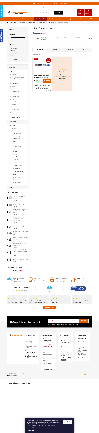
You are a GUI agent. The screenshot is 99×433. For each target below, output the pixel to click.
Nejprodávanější (70, 49)
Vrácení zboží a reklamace (64, 360)
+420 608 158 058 (31, 350)
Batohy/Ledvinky (15, 109)
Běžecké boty (18, 168)
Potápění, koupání (16, 91)
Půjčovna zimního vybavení (65, 355)
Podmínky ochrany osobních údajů (65, 351)
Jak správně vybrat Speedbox (82, 339)
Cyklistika (14, 74)
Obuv (13, 99)
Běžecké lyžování (17, 146)
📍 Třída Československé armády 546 (47, 340)
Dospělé (16, 159)
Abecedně (84, 49)
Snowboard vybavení (18, 136)
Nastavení (31, 430)
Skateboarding (15, 81)
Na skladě (14, 48)
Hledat (59, 13)
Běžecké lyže (17, 149)
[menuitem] (13, 19)
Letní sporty (13, 71)
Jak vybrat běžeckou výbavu (82, 351)
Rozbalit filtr (17, 59)
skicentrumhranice (31, 360)
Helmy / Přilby (15, 94)
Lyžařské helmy (16, 138)
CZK (88, 7)
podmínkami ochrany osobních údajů (69, 324)
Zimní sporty (13, 121)
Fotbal (13, 88)
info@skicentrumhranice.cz (32, 346)
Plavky (13, 112)
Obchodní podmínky (65, 349)
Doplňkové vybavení (17, 177)
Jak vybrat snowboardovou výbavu (82, 354)
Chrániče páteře (16, 182)
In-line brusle (15, 83)
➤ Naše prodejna (47, 369)
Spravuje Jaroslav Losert (12, 375)
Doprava (63, 344)
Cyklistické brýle (15, 96)
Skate (16, 151)
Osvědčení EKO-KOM (66, 357)
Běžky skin (17, 154)
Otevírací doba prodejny (13, 7)
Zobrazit (47, 81)
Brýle (14, 141)
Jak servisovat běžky (82, 345)
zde (33, 427)
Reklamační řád (64, 346)
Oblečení (14, 101)
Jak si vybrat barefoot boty (83, 342)
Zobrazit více (49, 307)
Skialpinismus (16, 179)
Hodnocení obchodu (21, 287)
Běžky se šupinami (19, 165)
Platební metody (65, 342)
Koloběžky (14, 86)
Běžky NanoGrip (18, 156)
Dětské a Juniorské (19, 162)
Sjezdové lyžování (17, 133)
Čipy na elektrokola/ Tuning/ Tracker (18, 77)
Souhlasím (67, 422)
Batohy (14, 174)
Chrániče (14, 104)
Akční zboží (13, 125)
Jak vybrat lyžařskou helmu (82, 348)
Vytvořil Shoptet (88, 374)
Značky (12, 187)
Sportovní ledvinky (19, 171)
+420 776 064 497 (31, 352)
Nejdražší (55, 49)
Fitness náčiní (15, 114)
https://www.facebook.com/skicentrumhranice (32, 356)
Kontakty (63, 340)
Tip (12, 55)
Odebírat (84, 321)
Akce (13, 50)
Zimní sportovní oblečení (18, 143)
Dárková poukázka (16, 117)
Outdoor (14, 107)
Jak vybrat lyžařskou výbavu (82, 358)
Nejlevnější (40, 49)
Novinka (13, 53)
